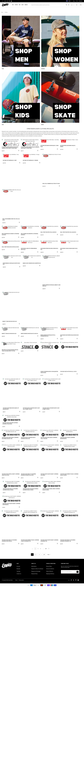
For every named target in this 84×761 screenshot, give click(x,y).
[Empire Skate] (5, 5)
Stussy (57, 134)
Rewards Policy (34, 573)
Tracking (18, 571)
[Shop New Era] (5, 344)
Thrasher (45, 134)
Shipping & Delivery (50, 573)
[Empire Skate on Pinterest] (9, 1)
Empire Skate (10, 580)
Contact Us (19, 573)
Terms (16, 580)
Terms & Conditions (50, 568)
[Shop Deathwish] (24, 242)
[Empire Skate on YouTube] (11, 1)
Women (16, 4)
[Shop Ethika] (11, 144)
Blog (74, 1)
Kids (19, 4)
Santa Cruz (53, 134)
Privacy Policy (49, 566)
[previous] (41, 354)
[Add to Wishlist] (19, 150)
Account (18, 566)
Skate (22, 4)
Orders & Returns (49, 571)
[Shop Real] (46, 156)
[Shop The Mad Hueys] (70, 347)
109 (46, 548)
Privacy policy (21, 580)
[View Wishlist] (76, 5)
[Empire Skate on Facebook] (5, 1)
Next (49, 554)
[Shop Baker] (6, 257)
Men (13, 4)
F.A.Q (77, 1)
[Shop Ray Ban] (44, 141)
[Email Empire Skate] (2, 1)
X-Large (61, 134)
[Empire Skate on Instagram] (7, 1)
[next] (57, 140)
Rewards (80, 1)
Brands (26, 4)
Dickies (49, 134)
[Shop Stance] (30, 347)
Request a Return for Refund (37, 568)
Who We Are (33, 566)
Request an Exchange (35, 571)
